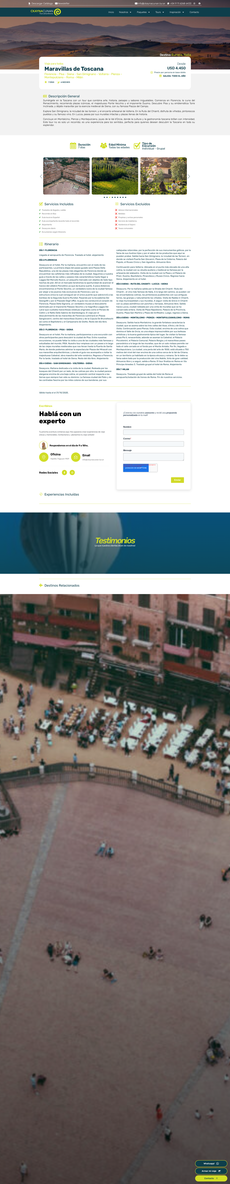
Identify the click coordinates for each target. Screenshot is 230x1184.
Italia (187, 55)
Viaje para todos (53, 63)
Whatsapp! (209, 1163)
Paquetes (142, 12)
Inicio (111, 12)
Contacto (194, 12)
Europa (177, 55)
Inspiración (175, 12)
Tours (158, 12)
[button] (41, 176)
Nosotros (123, 12)
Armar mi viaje (209, 1171)
